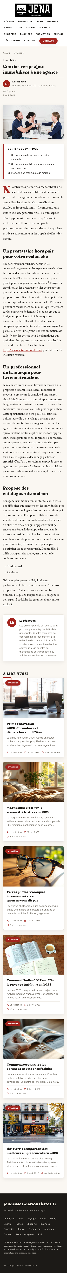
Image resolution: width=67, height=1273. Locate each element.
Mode (19, 27)
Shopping (10, 34)
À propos (29, 40)
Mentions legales (25, 1234)
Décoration (12, 40)
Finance (45, 27)
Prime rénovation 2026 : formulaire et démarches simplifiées (24, 728)
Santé (8, 27)
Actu (39, 21)
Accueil (9, 21)
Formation (43, 34)
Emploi (58, 34)
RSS (40, 1234)
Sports (31, 27)
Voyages (52, 21)
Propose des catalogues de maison (30, 173)
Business (26, 34)
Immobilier (25, 21)
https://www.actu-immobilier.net (22, 350)
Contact (48, 41)
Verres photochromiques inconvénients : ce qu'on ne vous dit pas (26, 896)
